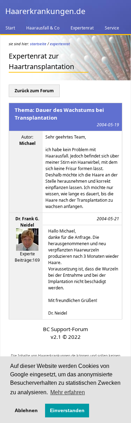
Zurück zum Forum (34, 91)
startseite (38, 43)
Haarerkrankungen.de (45, 11)
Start (10, 28)
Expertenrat (82, 28)
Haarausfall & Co (42, 28)
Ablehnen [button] (26, 410)
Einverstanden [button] (67, 410)
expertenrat (60, 43)
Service (112, 28)
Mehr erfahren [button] (67, 392)
